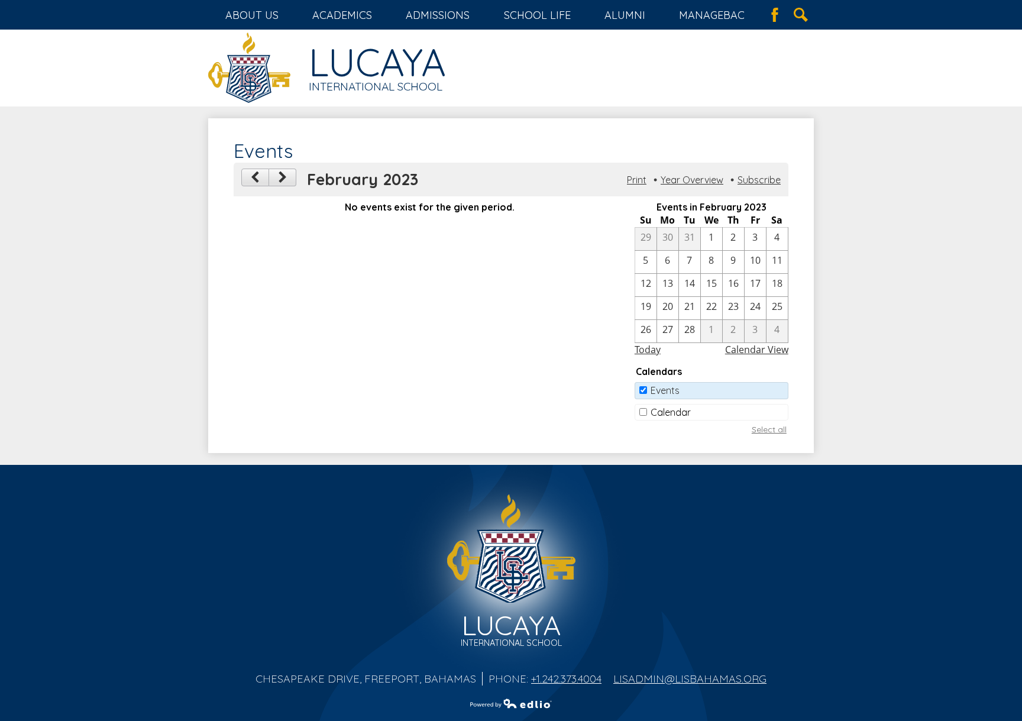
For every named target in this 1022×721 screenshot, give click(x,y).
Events (665, 390)
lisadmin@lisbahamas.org (690, 679)
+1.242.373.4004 (566, 679)
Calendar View (756, 349)
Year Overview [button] (692, 180)
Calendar (671, 412)
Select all (769, 429)
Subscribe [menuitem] (759, 180)
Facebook (775, 15)
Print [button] (636, 180)
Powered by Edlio (511, 703)
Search (801, 15)
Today (648, 349)
